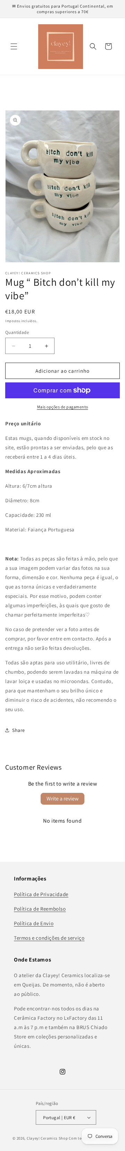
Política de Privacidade (41, 894)
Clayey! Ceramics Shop (47, 1138)
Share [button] (18, 730)
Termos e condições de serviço (49, 938)
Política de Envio (33, 923)
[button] (14, 46)
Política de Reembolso (40, 908)
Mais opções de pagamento (62, 406)
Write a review (62, 798)
